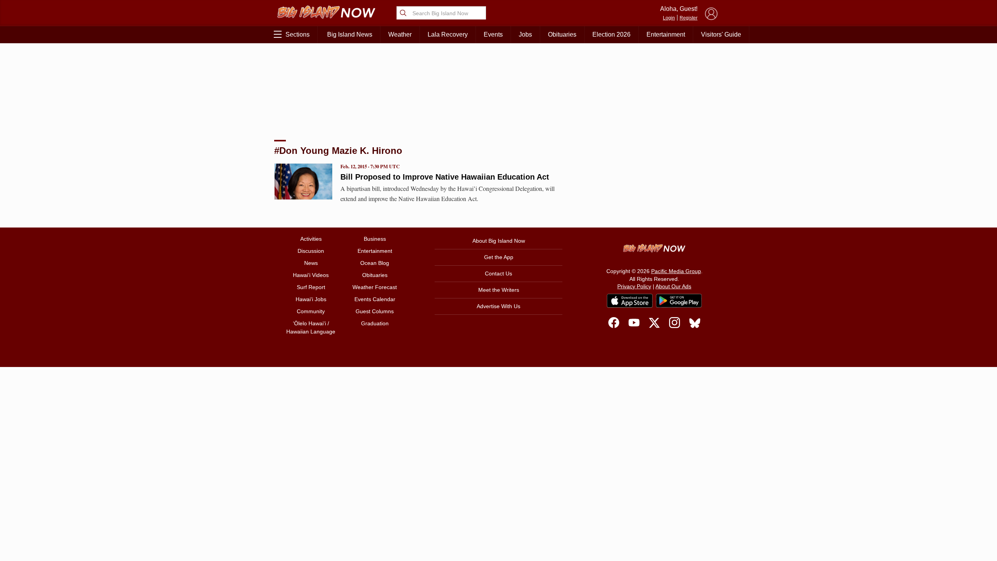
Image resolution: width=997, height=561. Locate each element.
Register (689, 18)
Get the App (498, 257)
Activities (311, 239)
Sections (297, 34)
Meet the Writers (498, 290)
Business (375, 239)
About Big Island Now (498, 241)
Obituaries (562, 34)
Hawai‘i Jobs (311, 299)
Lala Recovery (448, 34)
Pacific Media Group (676, 271)
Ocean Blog (374, 263)
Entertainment (665, 34)
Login (669, 18)
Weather (400, 34)
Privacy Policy (634, 286)
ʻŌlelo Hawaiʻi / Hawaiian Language (310, 327)
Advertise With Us (498, 306)
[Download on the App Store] (630, 300)
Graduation (375, 323)
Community (311, 311)
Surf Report (311, 287)
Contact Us (498, 273)
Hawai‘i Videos (311, 275)
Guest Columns (375, 311)
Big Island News (349, 34)
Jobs (525, 34)
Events (493, 34)
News (311, 263)
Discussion (311, 251)
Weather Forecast (374, 287)
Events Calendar (374, 299)
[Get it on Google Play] (679, 301)
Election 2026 (611, 34)
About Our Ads (673, 286)
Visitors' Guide (721, 34)
